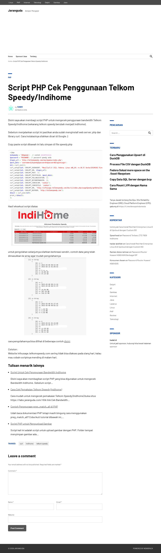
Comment (12, 471)
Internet (27, 2)
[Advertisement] (80, 35)
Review (113, 315)
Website (11, 515)
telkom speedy (42, 444)
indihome (29, 444)
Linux (11, 2)
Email (59, 502)
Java (65, 2)
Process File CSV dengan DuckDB (130, 164)
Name (11, 502)
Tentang (33, 56)
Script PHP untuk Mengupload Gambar (31, 423)
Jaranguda (15, 10)
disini (67, 341)
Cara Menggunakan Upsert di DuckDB (127, 156)
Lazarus (113, 304)
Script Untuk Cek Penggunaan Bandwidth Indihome (38, 372)
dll (111, 288)
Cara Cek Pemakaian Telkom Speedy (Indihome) (36, 389)
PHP (18, 2)
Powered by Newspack (143, 548)
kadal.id (113, 340)
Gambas (57, 2)
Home (10, 56)
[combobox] (131, 133)
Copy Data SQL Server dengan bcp (131, 179)
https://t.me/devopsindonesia (132, 206)
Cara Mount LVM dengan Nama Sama (128, 187)
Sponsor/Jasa (21, 56)
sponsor (113, 346)
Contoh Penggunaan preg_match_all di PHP (34, 406)
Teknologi (37, 2)
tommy (20, 107)
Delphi (47, 2)
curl (21, 444)
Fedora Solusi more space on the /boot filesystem (130, 171)
